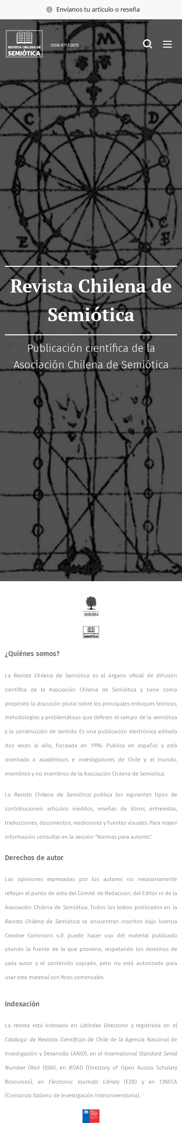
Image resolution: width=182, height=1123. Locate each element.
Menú (167, 43)
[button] (147, 44)
